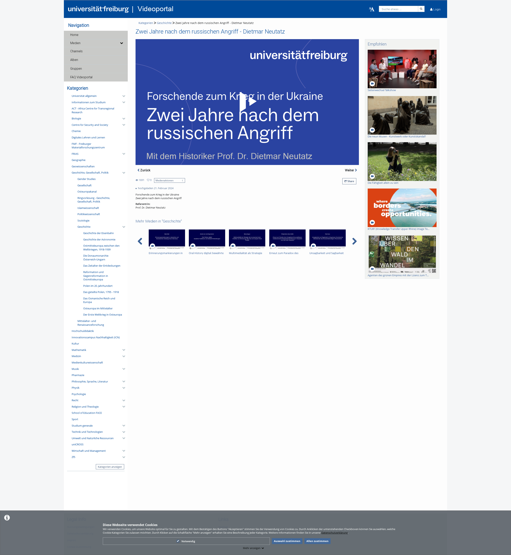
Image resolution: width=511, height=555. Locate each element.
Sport (75, 419)
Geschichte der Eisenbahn (98, 233)
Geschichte (83, 226)
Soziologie (83, 220)
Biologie (76, 118)
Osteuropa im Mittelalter (98, 308)
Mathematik (79, 350)
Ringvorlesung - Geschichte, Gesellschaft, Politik (93, 200)
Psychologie (79, 394)
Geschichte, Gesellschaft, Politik (90, 172)
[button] (96, 35)
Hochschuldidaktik (83, 331)
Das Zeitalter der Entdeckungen (101, 265)
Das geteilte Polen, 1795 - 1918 (101, 292)
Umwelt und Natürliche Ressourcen (93, 438)
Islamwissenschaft (88, 208)
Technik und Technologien (87, 432)
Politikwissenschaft (88, 214)
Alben (74, 60)
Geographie (78, 160)
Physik (75, 387)
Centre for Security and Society (90, 125)
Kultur (75, 343)
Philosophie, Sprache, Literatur (90, 381)
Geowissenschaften (83, 166)
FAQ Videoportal (81, 77)
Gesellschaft (84, 185)
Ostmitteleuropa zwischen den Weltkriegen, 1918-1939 (101, 247)
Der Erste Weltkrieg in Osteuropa (102, 314)
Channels (76, 51)
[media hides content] (121, 43)
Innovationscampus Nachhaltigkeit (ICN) (96, 337)
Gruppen (76, 68)
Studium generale (82, 425)
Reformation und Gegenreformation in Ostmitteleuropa (95, 275)
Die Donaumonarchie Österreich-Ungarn (95, 257)
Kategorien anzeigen (110, 467)
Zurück (145, 170)
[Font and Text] (371, 9)
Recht (75, 400)
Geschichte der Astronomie (99, 239)
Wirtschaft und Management (89, 451)
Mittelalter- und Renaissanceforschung (90, 323)
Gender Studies (86, 179)
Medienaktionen (164, 180)
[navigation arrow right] (354, 241)
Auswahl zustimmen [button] (287, 541)
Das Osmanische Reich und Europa (99, 300)
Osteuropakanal (87, 191)
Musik (75, 369)
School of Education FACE (87, 413)
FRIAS (75, 154)
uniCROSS (77, 444)
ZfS (73, 457)
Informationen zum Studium (89, 102)
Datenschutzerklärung (334, 532)
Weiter (350, 170)
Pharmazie (78, 375)
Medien (75, 43)
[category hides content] (123, 96)
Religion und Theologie (85, 406)
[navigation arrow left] (140, 241)
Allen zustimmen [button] (317, 541)
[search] (398, 9)
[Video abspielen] (247, 102)
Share (350, 181)
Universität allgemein (84, 96)
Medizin (76, 356)
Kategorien (146, 23)
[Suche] (421, 9)
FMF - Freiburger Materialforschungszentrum (88, 145)
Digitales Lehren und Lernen (88, 137)
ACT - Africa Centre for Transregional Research (93, 110)
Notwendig (188, 541)
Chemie (76, 131)
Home (74, 35)
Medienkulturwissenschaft (87, 362)
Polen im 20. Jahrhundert (98, 286)
